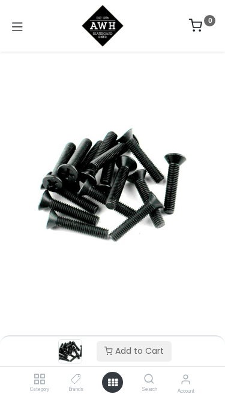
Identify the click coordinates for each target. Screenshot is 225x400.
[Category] (39, 379)
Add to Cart (138, 351)
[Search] (149, 379)
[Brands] (76, 379)
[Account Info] (185, 379)
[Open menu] (113, 382)
